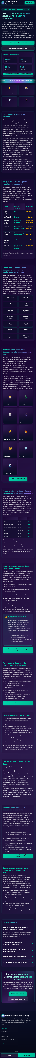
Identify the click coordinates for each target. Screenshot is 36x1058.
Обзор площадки (6, 1031)
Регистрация (29, 2)
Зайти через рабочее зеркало (18, 43)
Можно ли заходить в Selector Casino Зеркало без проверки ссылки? (15, 928)
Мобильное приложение (8, 1039)
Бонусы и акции (5, 1036)
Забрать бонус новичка (18, 999)
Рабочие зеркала (6, 1034)
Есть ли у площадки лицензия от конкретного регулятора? (13, 943)
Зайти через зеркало (18, 994)
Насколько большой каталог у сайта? (15, 956)
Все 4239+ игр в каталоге (18, 478)
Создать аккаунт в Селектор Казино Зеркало (18, 703)
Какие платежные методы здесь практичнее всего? (14, 950)
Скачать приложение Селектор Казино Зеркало (18, 855)
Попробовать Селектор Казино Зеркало (18, 73)
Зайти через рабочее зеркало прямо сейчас (18, 650)
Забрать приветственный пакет (18, 48)
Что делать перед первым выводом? (15, 962)
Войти (9, 1055)
